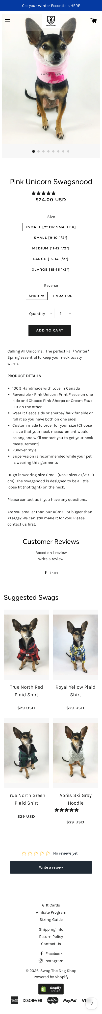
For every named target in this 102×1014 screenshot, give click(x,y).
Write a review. (51, 558)
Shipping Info (51, 929)
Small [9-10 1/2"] (51, 238)
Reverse (51, 285)
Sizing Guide (51, 919)
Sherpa (37, 296)
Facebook (54, 953)
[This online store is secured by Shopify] (51, 993)
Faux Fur (63, 296)
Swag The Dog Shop (58, 970)
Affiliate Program (51, 912)
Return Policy (51, 936)
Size (51, 216)
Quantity (37, 313)
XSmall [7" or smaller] (51, 227)
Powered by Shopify (51, 976)
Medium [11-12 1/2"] (51, 248)
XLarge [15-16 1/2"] (51, 269)
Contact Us (51, 943)
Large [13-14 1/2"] (51, 259)
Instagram (53, 960)
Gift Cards (51, 905)
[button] (44, 193)
